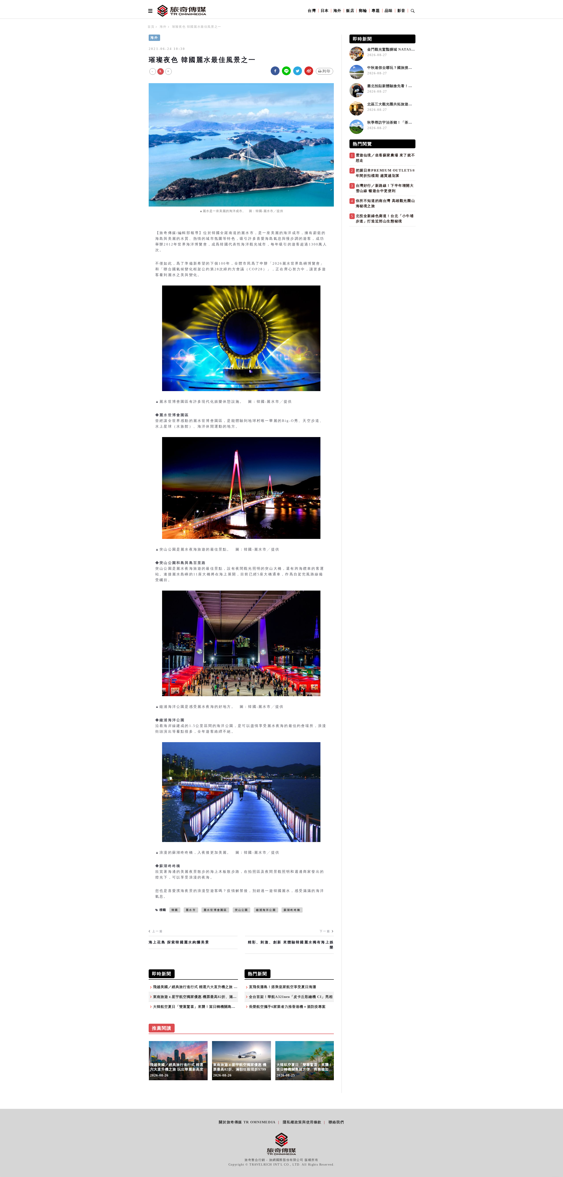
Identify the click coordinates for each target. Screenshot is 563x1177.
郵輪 (363, 11)
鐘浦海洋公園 (266, 910)
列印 (326, 71)
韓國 (175, 910)
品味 (389, 11)
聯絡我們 (336, 1122)
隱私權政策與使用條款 (302, 1122)
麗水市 (191, 910)
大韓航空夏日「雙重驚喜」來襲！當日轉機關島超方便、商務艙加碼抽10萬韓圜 (218, 1007)
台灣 (312, 11)
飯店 (350, 11)
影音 (401, 11)
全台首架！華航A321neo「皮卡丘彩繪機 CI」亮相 (291, 997)
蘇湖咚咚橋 (292, 910)
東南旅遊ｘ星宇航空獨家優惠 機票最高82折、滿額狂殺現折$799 (206, 997)
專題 (376, 11)
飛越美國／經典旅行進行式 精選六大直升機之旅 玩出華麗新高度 (206, 987)
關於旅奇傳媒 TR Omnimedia (247, 1122)
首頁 (151, 26)
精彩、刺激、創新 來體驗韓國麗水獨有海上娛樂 (291, 944)
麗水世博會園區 (215, 910)
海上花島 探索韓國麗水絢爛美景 (179, 942)
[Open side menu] (150, 11)
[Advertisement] (382, 259)
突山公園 (241, 910)
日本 (325, 11)
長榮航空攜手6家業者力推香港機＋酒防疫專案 (287, 1007)
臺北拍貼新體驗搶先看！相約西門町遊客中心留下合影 (412, 86)
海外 (337, 11)
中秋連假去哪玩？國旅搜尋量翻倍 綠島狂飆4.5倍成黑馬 (413, 68)
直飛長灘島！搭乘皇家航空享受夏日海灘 (282, 987)
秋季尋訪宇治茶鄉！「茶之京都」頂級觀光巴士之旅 (410, 122)
